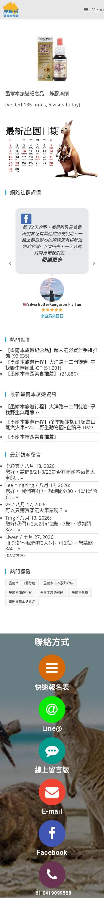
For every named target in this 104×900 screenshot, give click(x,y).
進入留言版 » (15, 555)
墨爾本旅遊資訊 (51, 592)
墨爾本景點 (80, 592)
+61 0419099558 (52, 893)
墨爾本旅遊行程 (20, 592)
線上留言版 (52, 770)
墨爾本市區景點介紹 (58, 583)
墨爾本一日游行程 (22, 583)
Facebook (52, 852)
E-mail (52, 811)
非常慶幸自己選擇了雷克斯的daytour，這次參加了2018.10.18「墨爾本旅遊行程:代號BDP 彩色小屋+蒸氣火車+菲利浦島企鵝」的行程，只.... (69, 243)
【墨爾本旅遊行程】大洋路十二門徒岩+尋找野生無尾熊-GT (50, 409)
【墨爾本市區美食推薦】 (32, 437)
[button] (10, 263)
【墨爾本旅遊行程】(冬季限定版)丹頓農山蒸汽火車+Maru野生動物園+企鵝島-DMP (50, 425)
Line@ (52, 728)
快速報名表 (52, 687)
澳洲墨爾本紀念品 (22, 602)
